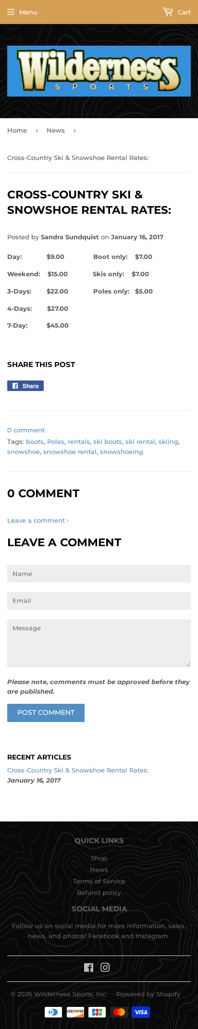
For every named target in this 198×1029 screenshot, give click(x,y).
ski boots (107, 441)
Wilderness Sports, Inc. (70, 994)
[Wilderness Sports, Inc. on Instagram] (105, 969)
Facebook (103, 936)
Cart (183, 12)
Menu (28, 12)
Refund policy (99, 892)
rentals (79, 441)
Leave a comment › (38, 520)
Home (17, 130)
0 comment (26, 430)
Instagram (152, 936)
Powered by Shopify (148, 994)
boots (35, 441)
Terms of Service (99, 881)
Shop (99, 858)
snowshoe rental (70, 451)
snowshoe (23, 451)
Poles (55, 441)
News (56, 130)
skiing (168, 441)
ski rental (140, 441)
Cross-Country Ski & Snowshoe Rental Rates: (77, 770)
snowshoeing (121, 451)
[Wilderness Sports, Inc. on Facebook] (89, 969)
